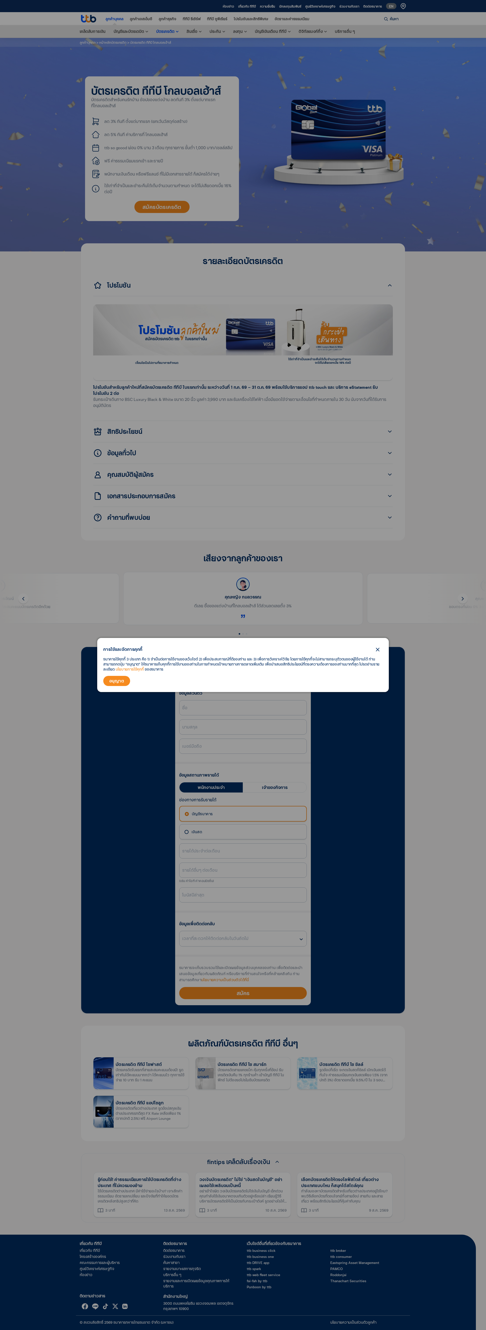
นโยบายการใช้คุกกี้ (130, 669)
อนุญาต (116, 681)
